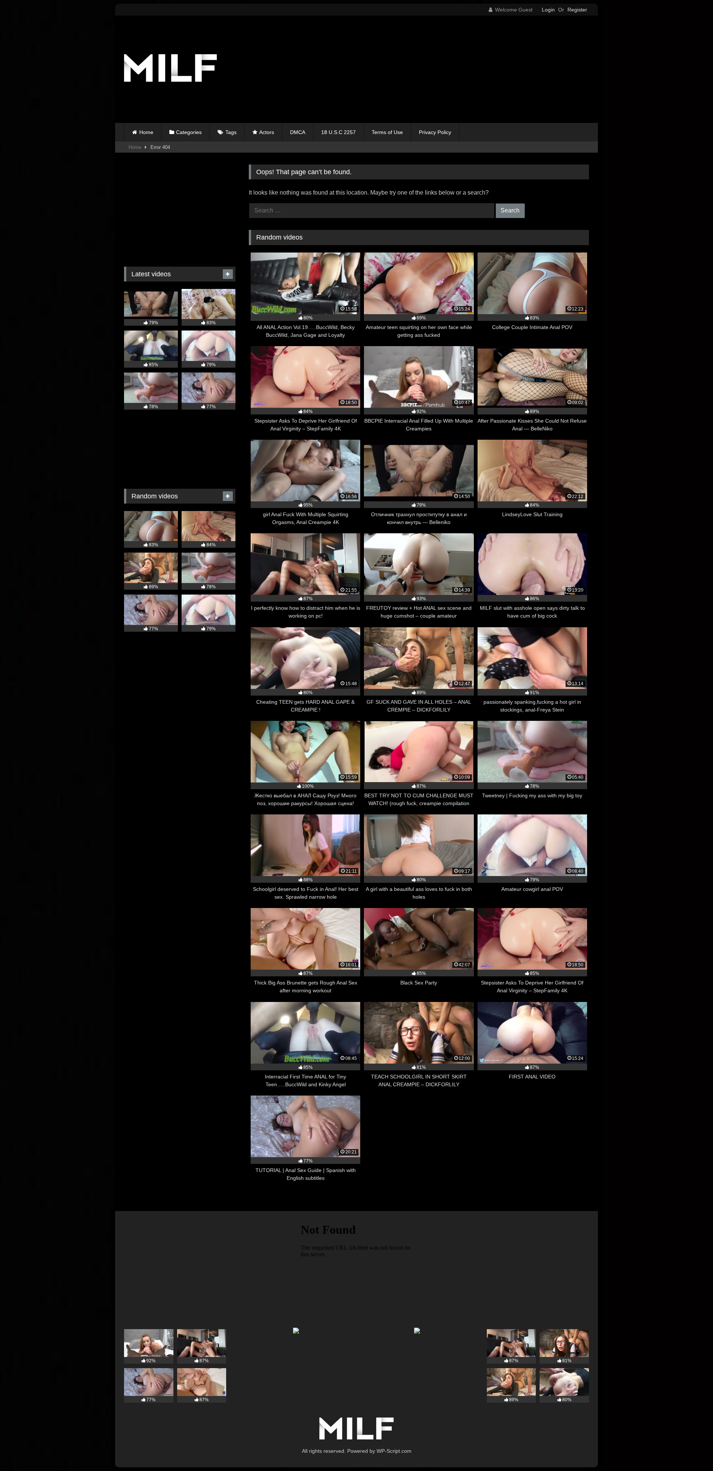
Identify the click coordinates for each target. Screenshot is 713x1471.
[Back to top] (690, 1449)
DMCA (297, 132)
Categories (189, 132)
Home (146, 132)
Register (577, 10)
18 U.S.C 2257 (338, 132)
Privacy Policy (435, 132)
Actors (266, 132)
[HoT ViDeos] (170, 69)
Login (548, 10)
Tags (231, 132)
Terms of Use (387, 132)
